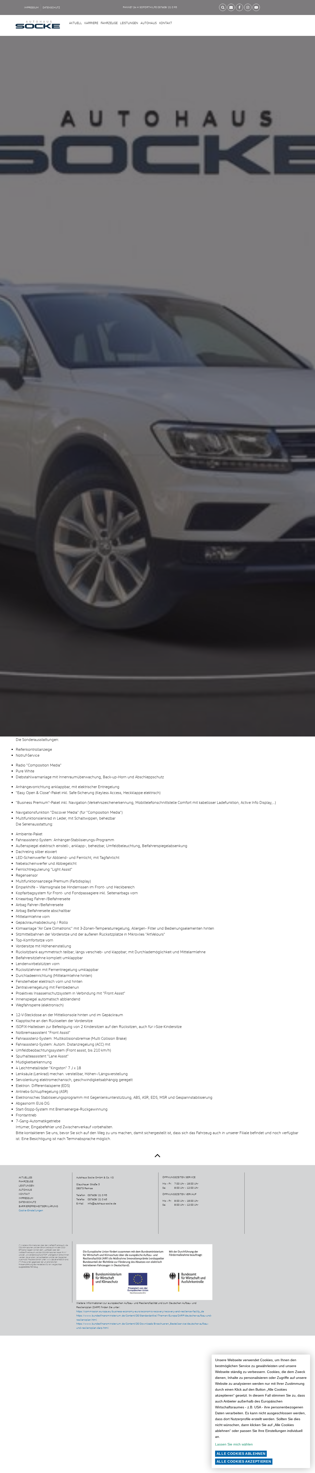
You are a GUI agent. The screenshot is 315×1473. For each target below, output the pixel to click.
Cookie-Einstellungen (31, 1210)
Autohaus (149, 23)
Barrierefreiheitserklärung (38, 1206)
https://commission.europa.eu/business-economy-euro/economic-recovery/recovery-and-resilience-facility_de (140, 1311)
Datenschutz (51, 7)
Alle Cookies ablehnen (241, 1454)
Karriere (91, 23)
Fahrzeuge (109, 23)
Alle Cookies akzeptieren (244, 1461)
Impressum (31, 7)
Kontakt (165, 23)
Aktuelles (25, 1177)
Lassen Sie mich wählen (234, 1444)
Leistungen (129, 23)
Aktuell (75, 23)
